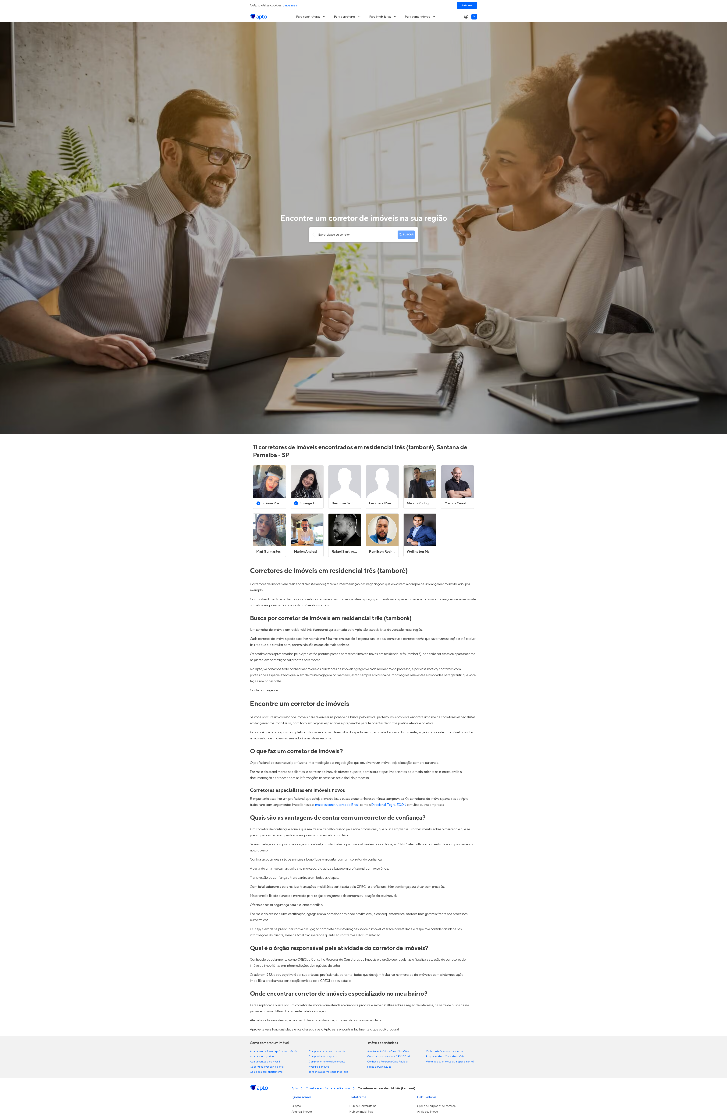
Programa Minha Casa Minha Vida (445, 1056)
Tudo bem (467, 5)
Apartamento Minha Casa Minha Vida (388, 1051)
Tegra (391, 805)
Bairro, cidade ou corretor (334, 235)
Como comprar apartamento (266, 1072)
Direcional (378, 805)
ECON (401, 805)
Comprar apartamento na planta (327, 1051)
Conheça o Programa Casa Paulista (387, 1061)
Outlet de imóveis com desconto (444, 1051)
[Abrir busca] (474, 16)
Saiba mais (290, 5)
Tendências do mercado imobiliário (328, 1072)
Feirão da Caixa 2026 (379, 1067)
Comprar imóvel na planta (323, 1056)
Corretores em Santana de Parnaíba (328, 1088)
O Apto (296, 1106)
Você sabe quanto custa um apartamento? (450, 1061)
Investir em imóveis (319, 1067)
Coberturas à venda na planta (267, 1067)
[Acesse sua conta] (466, 16)
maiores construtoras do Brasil (337, 805)
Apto (295, 1088)
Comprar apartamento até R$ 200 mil (388, 1056)
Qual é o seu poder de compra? (436, 1106)
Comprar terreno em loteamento (327, 1061)
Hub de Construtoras (362, 1106)
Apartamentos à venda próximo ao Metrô (273, 1051)
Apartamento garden (262, 1056)
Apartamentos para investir (265, 1061)
